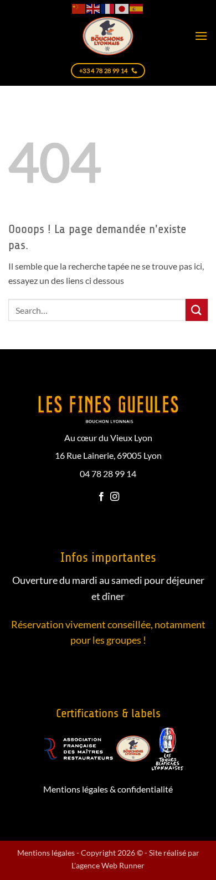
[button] (201, 35)
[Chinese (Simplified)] (79, 8)
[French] (108, 8)
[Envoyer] (197, 309)
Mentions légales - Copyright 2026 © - (83, 852)
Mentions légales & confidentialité (108, 789)
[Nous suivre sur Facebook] (101, 497)
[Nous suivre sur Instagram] (114, 497)
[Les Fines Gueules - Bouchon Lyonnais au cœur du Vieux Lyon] (108, 36)
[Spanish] (137, 8)
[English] (93, 8)
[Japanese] (122, 8)
